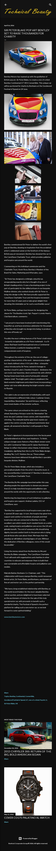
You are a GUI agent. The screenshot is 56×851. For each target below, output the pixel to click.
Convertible (29, 696)
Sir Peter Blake (9, 704)
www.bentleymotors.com (14, 617)
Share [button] (6, 693)
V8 (16, 704)
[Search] (50, 4)
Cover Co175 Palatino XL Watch (27, 817)
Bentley (12, 696)
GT (27, 700)
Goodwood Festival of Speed (14, 700)
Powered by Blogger (30, 838)
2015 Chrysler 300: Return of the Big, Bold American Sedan (27, 753)
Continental (20, 696)
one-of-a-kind (34, 700)
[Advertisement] (28, 656)
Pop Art (42, 700)
